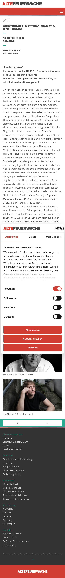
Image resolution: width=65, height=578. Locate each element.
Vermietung (9, 504)
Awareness (9, 480)
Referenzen (9, 523)
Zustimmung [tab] (11, 236)
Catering (7, 520)
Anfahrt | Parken (12, 533)
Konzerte (8, 437)
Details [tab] (32, 236)
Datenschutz (9, 537)
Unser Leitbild (10, 483)
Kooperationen (11, 466)
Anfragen (8, 508)
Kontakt (7, 529)
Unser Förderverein (13, 470)
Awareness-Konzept (13, 491)
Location (7, 516)
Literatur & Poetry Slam (15, 441)
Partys (6, 445)
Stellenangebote (11, 474)
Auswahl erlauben (32, 338)
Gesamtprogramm (12, 434)
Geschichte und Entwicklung (18, 459)
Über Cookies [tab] (53, 236)
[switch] (57, 298)
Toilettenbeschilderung (15, 495)
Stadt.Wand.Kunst (12, 449)
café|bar (7, 462)
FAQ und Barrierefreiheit (16, 541)
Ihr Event (8, 512)
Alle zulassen (33, 330)
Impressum (9, 544)
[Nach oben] (32, 560)
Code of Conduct (12, 487)
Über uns (8, 455)
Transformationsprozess (16, 498)
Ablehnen (33, 347)
